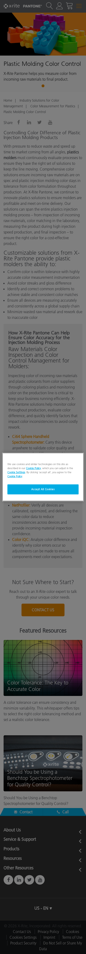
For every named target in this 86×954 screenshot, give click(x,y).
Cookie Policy (33, 468)
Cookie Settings (16, 472)
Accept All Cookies (42, 489)
